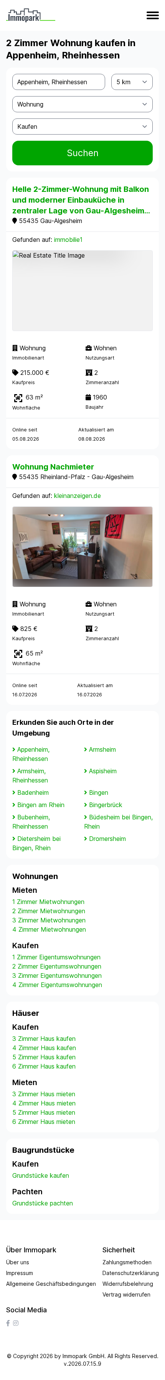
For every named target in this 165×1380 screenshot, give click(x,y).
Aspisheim (103, 771)
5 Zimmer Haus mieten (43, 1112)
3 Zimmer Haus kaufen (44, 1038)
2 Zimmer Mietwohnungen (48, 911)
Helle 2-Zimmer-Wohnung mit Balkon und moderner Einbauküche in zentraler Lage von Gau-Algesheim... (81, 200)
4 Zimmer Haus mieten (44, 1103)
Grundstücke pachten (42, 1203)
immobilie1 (68, 239)
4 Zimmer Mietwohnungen (49, 929)
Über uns (17, 1262)
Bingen (98, 792)
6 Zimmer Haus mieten (43, 1121)
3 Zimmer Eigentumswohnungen (57, 975)
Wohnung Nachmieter (53, 466)
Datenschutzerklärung (130, 1273)
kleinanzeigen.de (77, 495)
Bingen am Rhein (40, 805)
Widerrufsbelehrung (127, 1283)
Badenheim (33, 792)
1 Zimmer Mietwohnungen (48, 902)
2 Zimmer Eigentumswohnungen (56, 966)
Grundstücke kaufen (40, 1175)
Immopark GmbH (83, 1356)
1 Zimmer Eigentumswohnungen (56, 957)
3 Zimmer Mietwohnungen (49, 920)
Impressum (19, 1273)
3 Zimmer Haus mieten (43, 1094)
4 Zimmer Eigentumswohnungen (57, 985)
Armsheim (102, 749)
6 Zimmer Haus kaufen (44, 1066)
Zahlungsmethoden (127, 1262)
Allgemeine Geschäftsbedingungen (51, 1283)
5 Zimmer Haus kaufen (44, 1057)
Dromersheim (107, 838)
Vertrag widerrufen (126, 1294)
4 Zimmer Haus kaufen (44, 1048)
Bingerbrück (105, 805)
